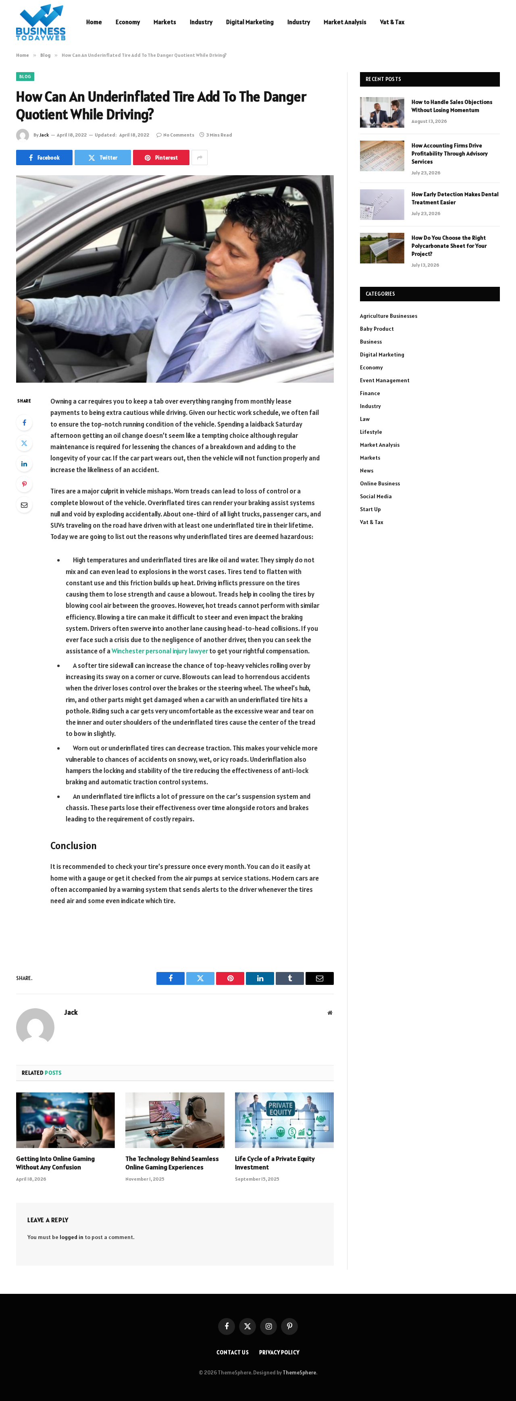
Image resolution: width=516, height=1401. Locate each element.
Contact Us (232, 1352)
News (366, 470)
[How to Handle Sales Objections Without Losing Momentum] (382, 112)
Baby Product (377, 328)
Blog (25, 76)
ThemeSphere (299, 1372)
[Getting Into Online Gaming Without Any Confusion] (65, 1120)
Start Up (370, 509)
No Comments (178, 135)
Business (371, 341)
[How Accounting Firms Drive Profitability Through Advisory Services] (382, 156)
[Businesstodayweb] (40, 22)
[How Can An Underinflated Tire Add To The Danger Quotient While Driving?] (175, 279)
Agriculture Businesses (388, 315)
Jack (44, 135)
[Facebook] (24, 422)
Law (365, 419)
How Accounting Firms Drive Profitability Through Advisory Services (450, 153)
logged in (71, 1237)
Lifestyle (371, 431)
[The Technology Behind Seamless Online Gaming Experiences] (174, 1120)
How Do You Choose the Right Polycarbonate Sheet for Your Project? (449, 245)
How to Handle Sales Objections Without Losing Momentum (452, 106)
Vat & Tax (392, 22)
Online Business (380, 483)
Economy (128, 22)
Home (94, 22)
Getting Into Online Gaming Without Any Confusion (55, 1162)
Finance (370, 393)
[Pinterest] (24, 484)
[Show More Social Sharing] (199, 157)
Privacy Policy (279, 1352)
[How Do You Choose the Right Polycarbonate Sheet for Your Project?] (382, 248)
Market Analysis (345, 22)
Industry (201, 22)
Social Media (376, 496)
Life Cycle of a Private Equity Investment (275, 1162)
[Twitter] (24, 443)
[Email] (24, 505)
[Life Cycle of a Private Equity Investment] (284, 1120)
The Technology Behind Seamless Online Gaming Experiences (172, 1162)
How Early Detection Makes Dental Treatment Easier (455, 198)
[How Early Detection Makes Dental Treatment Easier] (382, 204)
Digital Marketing (250, 22)
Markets (165, 22)
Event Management (385, 380)
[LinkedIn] (24, 464)
